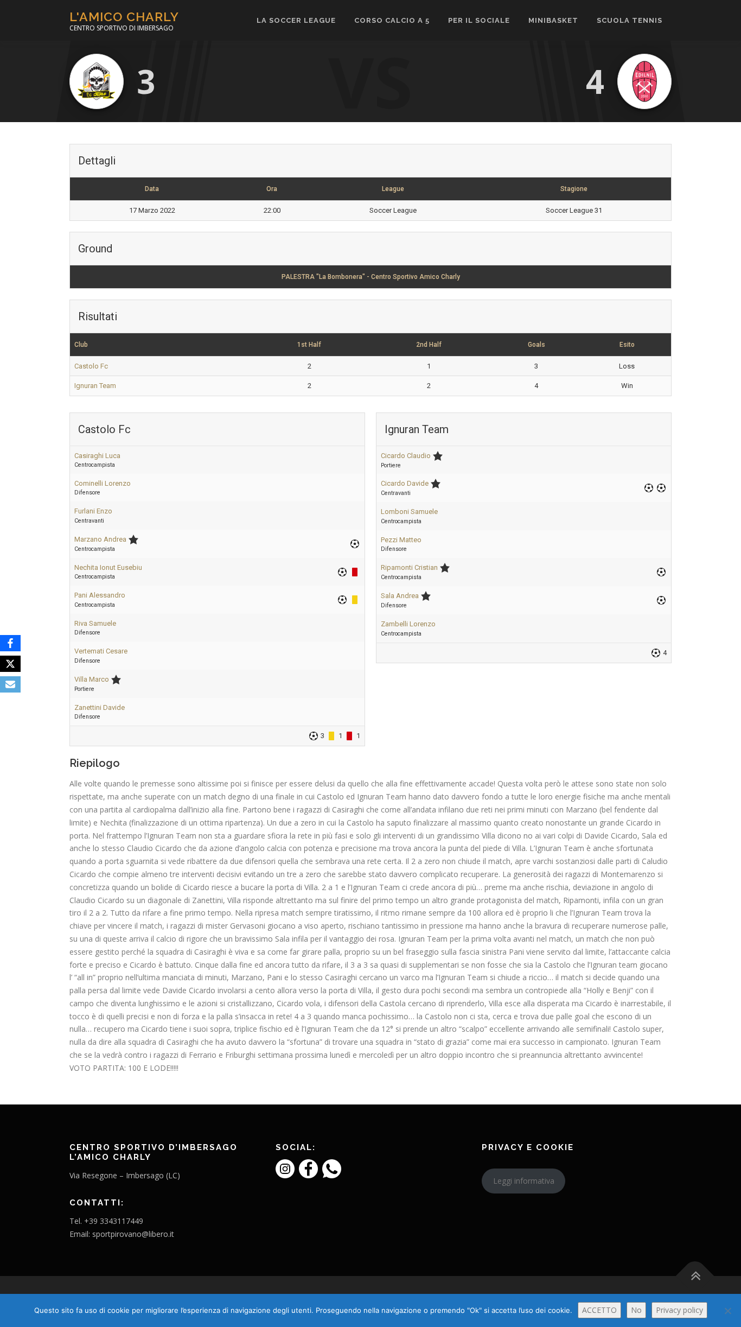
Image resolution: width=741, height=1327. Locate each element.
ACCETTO (599, 1310)
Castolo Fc (91, 366)
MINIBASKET (553, 20)
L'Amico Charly (124, 16)
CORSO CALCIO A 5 (392, 20)
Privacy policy (679, 1310)
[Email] (10, 684)
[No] (727, 1310)
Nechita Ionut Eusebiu (108, 567)
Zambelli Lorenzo (408, 624)
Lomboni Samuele (409, 511)
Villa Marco (91, 679)
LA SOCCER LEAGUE (296, 20)
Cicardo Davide (405, 483)
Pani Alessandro (99, 595)
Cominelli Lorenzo (102, 483)
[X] (10, 664)
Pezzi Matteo (401, 540)
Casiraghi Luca (97, 456)
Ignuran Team (95, 386)
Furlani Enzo (93, 511)
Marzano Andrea (100, 539)
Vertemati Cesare (100, 651)
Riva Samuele (95, 623)
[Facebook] (10, 643)
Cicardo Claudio (406, 456)
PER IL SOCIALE (479, 20)
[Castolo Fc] (96, 81)
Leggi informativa (523, 1181)
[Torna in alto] (695, 1276)
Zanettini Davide (99, 707)
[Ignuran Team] (644, 81)
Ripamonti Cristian (409, 567)
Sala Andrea (400, 596)
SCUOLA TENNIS (629, 20)
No (636, 1310)
